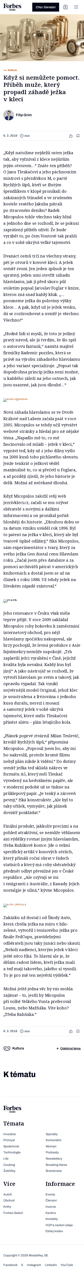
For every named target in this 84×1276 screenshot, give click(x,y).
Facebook (10, 1265)
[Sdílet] (71, 136)
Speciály (52, 1134)
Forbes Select (13, 1213)
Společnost (11, 1146)
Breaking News (56, 1165)
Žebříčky (9, 1171)
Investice (9, 1134)
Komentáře (53, 1140)
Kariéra (50, 1213)
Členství (51, 1200)
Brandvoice (54, 1171)
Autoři (7, 1194)
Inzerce (50, 1206)
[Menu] (76, 7)
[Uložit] (78, 136)
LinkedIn (51, 1265)
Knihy (7, 1206)
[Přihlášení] (65, 7)
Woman (51, 1146)
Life (6, 1158)
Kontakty (51, 1219)
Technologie (12, 1152)
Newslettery (54, 1158)
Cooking (9, 1165)
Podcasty (52, 1152)
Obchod (9, 1200)
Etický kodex (54, 1231)
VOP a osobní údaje (59, 1225)
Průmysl (9, 1140)
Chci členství (46, 7)
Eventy (50, 1194)
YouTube (66, 1265)
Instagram (34, 1265)
